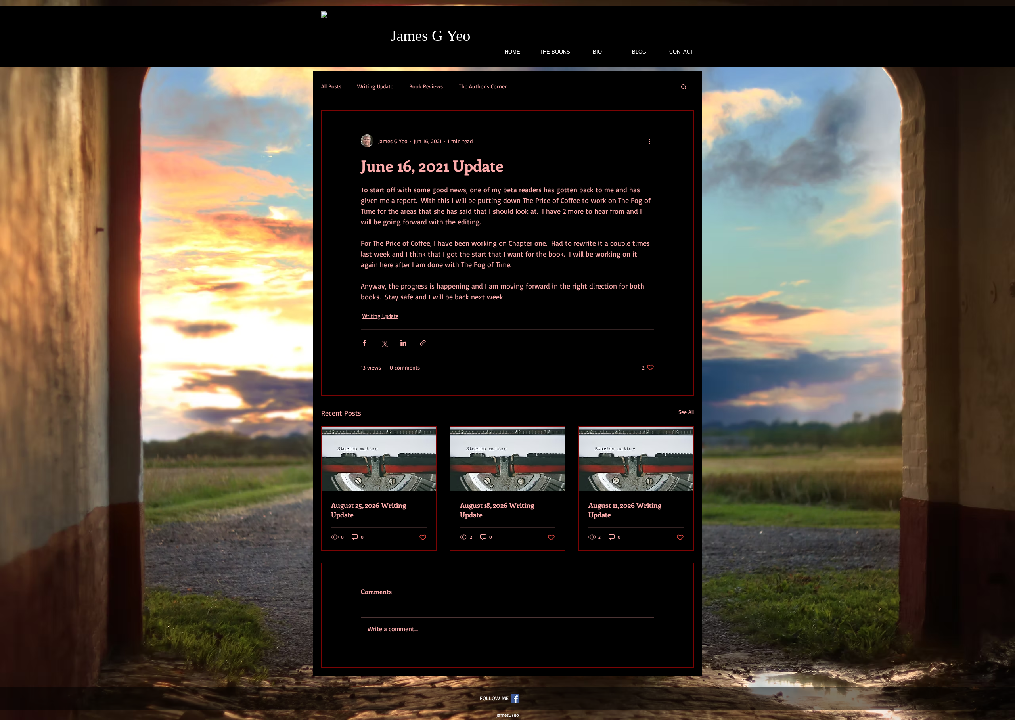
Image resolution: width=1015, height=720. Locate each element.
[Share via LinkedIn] (403, 343)
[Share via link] (423, 343)
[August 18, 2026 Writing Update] (507, 459)
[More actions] (649, 141)
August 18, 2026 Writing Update (497, 509)
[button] (684, 86)
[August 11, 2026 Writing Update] (636, 459)
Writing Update (375, 86)
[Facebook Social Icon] (515, 698)
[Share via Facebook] (364, 343)
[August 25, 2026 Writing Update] (379, 459)
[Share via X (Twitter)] (384, 343)
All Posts (331, 86)
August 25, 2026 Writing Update (368, 509)
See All (686, 411)
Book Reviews (426, 86)
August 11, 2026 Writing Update (624, 509)
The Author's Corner (483, 86)
